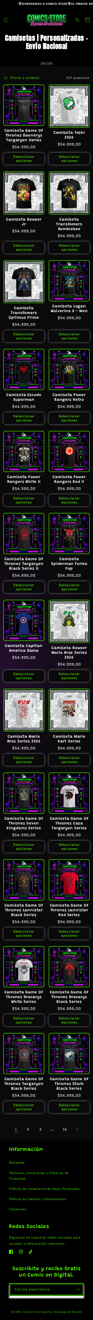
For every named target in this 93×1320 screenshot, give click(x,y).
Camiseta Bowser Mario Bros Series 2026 (69, 653)
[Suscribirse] (78, 1289)
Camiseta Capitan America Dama (24, 648)
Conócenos (17, 1209)
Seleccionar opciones (24, 158)
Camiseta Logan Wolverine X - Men (69, 308)
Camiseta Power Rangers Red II (69, 479)
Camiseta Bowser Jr (24, 222)
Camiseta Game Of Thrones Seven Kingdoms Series (24, 823)
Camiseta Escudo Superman (23, 397)
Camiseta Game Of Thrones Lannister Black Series (24, 910)
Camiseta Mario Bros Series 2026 (24, 739)
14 (65, 1129)
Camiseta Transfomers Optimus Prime (24, 313)
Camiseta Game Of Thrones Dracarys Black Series (69, 997)
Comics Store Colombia (38, 1312)
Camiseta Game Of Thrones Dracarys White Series (24, 997)
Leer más (47, 63)
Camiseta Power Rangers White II (24, 479)
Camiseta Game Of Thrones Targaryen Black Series (24, 1084)
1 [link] (16, 1129)
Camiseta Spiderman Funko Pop (69, 564)
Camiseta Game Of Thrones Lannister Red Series (69, 910)
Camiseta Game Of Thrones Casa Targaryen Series (69, 823)
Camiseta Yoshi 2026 (69, 135)
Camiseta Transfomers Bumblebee (69, 224)
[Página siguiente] (77, 1129)
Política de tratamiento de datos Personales (44, 1188)
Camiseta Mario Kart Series (69, 739)
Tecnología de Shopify (67, 1312)
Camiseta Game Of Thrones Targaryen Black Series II (24, 564)
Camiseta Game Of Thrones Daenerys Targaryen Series (24, 135)
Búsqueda (17, 1162)
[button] (6, 20)
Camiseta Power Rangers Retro (69, 397)
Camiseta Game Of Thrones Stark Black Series (69, 1084)
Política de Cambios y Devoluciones (37, 1199)
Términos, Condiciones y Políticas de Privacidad (39, 1176)
